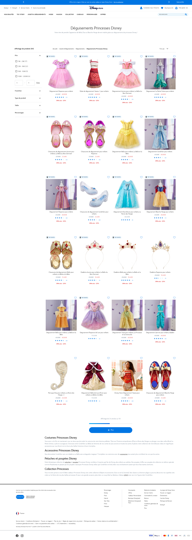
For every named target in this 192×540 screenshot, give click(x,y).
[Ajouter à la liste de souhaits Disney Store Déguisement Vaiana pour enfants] (141, 358)
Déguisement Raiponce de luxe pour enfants (94, 333)
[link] (61, 97)
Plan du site (57, 521)
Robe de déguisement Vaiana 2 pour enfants (94, 91)
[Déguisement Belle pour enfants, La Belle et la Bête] (127, 134)
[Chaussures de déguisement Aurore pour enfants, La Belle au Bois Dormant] (61, 134)
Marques (106, 506)
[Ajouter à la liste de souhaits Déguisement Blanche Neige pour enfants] (174, 177)
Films (105, 504)
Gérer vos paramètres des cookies (44, 523)
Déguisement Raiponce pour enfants (61, 91)
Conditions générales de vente (24, 523)
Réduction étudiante (150, 490)
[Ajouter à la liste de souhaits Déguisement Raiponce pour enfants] (75, 56)
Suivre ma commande (39, 8)
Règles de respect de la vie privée (72, 521)
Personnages (19, 113)
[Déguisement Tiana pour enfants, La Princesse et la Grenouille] (127, 315)
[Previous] (23, 2)
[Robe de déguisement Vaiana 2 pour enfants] (94, 73)
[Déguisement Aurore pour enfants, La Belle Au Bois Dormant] (127, 73)
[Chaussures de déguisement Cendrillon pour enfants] (94, 194)
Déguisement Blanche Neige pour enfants (160, 212)
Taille (17, 105)
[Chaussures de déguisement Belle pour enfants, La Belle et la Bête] (61, 254)
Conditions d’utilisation (32, 521)
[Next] (169, 2)
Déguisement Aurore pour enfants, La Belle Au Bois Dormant (127, 92)
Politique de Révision (166, 501)
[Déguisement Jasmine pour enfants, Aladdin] (160, 315)
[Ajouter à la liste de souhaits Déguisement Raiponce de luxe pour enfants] (108, 298)
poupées (75, 462)
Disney (106, 493)
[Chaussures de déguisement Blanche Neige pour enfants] (160, 375)
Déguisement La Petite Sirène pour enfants (160, 91)
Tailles (146, 501)
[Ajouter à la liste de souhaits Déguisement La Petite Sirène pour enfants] (174, 56)
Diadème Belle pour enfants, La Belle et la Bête (127, 273)
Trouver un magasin (165, 493)
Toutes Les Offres (180, 2)
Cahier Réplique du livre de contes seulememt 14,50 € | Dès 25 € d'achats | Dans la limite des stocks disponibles (96, 2)
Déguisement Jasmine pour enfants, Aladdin (160, 333)
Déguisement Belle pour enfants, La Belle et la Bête (127, 153)
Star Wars (107, 501)
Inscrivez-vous (20, 497)
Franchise (18, 91)
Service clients (20, 521)
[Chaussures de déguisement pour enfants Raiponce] (94, 134)
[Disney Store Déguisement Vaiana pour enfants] (127, 375)
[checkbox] (21, 61)
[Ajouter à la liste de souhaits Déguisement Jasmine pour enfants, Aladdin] (174, 298)
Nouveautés (131, 490)
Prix (16, 55)
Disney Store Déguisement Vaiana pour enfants (127, 394)
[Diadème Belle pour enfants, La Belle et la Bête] (127, 254)
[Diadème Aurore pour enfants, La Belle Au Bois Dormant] (94, 254)
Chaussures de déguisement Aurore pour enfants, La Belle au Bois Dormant (61, 153)
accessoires (124, 454)
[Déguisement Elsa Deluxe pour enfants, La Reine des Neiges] (127, 194)
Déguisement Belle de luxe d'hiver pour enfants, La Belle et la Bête (94, 394)
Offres (130, 493)
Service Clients (25, 8)
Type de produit (20, 98)
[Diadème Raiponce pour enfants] (160, 254)
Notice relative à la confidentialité (107, 521)
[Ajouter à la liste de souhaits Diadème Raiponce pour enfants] (174, 237)
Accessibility (72, 523)
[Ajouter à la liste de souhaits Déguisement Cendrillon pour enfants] (174, 117)
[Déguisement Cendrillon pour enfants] (160, 134)
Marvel (106, 498)
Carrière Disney (164, 498)
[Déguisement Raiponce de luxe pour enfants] (94, 315)
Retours (146, 498)
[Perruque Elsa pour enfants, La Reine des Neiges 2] (61, 375)
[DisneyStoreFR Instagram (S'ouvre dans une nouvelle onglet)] (22, 536)
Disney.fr (14, 8)
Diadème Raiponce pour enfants (160, 272)
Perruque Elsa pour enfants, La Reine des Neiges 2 (61, 394)
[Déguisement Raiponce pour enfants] (61, 73)
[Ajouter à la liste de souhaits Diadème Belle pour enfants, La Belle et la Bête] (141, 237)
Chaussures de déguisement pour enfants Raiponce (94, 153)
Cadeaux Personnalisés (134, 495)
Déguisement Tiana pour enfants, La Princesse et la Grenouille (127, 334)
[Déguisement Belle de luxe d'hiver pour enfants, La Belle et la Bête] (94, 375)
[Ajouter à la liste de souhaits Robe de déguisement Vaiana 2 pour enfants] (108, 56)
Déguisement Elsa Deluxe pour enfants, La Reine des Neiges (127, 213)
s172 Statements (62, 523)
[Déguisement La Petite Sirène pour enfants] (160, 73)
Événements (163, 495)
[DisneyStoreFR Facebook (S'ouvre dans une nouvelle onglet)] (17, 536)
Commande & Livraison (150, 495)
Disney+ (6, 8)
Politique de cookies (89, 521)
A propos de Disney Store (167, 490)
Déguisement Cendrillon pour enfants (160, 152)
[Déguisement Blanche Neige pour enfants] (160, 194)
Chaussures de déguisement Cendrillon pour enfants (94, 213)
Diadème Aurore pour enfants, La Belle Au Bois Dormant (94, 273)
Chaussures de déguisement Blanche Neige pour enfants (160, 394)
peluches (68, 462)
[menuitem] (8, 14)
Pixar (105, 495)
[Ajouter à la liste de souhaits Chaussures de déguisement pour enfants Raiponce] (108, 117)
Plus (112, 430)
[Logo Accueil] (96, 8)
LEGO (126, 475)
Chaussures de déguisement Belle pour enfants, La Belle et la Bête (61, 273)
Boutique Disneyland (134, 498)
